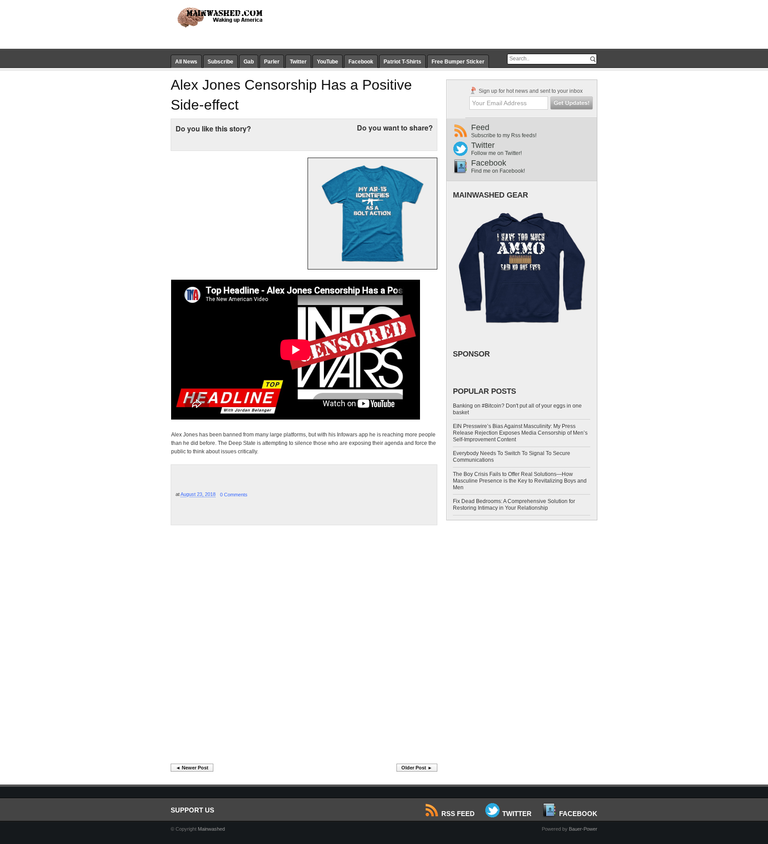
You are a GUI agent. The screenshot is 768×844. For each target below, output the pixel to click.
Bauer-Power (583, 829)
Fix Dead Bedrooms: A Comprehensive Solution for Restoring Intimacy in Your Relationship (514, 504)
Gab (249, 62)
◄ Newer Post (192, 767)
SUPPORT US (192, 810)
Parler (272, 62)
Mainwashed (211, 829)
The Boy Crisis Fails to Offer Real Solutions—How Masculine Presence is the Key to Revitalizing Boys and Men (520, 481)
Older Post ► (416, 767)
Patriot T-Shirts (402, 62)
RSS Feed (458, 813)
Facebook (360, 62)
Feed (503, 131)
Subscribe (220, 62)
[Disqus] (304, 647)
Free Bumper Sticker (458, 62)
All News (186, 62)
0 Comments (234, 494)
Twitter (298, 62)
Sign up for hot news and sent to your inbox (530, 91)
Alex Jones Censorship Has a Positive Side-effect (291, 95)
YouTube (327, 62)
